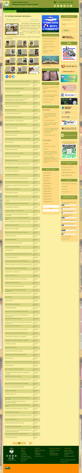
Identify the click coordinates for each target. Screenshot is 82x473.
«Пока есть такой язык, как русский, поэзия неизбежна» (18, 264)
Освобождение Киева (10, 235)
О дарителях (24, 454)
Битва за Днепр (9, 250)
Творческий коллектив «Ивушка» (48, 51)
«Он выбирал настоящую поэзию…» (13, 318)
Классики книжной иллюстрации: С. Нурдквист (16, 329)
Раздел (64, 24)
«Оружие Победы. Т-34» (11, 394)
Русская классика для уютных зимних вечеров (16, 433)
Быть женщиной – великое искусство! (14, 368)
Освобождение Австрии (11, 127)
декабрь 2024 (47, 193)
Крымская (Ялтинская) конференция (14, 117)
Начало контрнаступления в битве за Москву (16, 333)
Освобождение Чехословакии (12, 91)
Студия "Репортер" (54, 454)
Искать (66, 30)
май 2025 (46, 180)
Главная (4, 9)
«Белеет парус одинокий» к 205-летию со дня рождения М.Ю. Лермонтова (51, 153)
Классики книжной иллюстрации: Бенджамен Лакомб (18, 253)
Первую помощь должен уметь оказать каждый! (16, 203)
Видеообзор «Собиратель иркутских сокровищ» (16, 340)
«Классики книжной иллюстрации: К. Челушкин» (16, 181)
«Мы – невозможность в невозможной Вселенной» (17, 163)
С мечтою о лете (50, 31)
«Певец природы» (9, 142)
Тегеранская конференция (11, 225)
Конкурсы (52, 451)
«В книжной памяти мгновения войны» (14, 286)
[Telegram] (13, 76)
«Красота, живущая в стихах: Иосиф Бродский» (16, 261)
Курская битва (8, 297)
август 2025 (46, 172)
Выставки (52, 9)
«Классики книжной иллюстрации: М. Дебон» (16, 102)
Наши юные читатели (48, 44)
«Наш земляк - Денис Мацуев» (12, 246)
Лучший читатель (54, 453)
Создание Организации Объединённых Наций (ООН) (18, 81)
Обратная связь (64, 461)
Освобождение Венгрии (11, 135)
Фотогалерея (45, 9)
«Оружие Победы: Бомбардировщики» (14, 88)
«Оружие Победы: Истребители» (13, 113)
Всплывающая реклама (49, 135)
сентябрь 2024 (47, 201)
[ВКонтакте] (7, 76)
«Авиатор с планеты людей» (12, 228)
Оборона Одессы (9, 365)
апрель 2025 (46, 183)
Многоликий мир (47, 65)
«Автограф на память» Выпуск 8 (12, 189)
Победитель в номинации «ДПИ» (49, 47)
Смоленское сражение (10, 390)
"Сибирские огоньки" (55, 450)
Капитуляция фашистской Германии (14, 95)
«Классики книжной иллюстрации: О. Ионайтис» (16, 232)
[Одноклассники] (10, 76)
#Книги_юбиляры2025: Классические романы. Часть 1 (18, 379)
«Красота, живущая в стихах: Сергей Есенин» (16, 124)
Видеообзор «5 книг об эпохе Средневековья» (16, 178)
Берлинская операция (10, 109)
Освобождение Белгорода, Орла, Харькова (15, 268)
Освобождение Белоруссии (12, 174)
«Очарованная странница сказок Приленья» (15, 354)
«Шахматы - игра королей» (11, 196)
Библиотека (69, 71)
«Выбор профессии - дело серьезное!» (14, 120)
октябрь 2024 (47, 199)
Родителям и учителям (35, 9)
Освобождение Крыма (10, 239)
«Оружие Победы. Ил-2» (11, 275)
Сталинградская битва (10, 307)
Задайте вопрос (68, 450)
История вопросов (66, 169)
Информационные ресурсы (68, 172)
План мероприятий (18, 9)
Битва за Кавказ (9, 300)
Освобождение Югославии (11, 167)
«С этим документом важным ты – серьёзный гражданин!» (50, 96)
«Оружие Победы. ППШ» (11, 419)
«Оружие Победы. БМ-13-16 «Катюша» (14, 351)
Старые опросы (65, 238)
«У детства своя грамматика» (12, 106)
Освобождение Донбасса (11, 257)
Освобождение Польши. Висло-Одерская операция (17, 138)
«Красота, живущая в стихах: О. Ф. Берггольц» (16, 279)
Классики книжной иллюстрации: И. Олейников (16, 383)
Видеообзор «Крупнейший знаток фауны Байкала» (17, 84)
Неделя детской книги (48, 41)
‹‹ (51, 206)
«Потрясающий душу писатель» (12, 145)
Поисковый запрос (66, 19)
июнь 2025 (46, 178)
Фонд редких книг (66, 191)
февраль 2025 (47, 188)
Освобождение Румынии (11, 149)
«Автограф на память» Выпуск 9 (12, 131)
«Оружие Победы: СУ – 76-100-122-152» (14, 210)
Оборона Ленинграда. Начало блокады (14, 386)
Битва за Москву (9, 358)
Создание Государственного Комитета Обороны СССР (18, 415)
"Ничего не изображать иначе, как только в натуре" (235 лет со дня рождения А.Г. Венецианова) (51, 130)
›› (51, 210)
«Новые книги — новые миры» (12, 271)
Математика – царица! (10, 343)
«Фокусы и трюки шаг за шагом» (13, 325)
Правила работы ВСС (67, 175)
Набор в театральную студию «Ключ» (50, 91)
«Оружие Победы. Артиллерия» (12, 304)
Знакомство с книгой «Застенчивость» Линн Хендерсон (18, 361)
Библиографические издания (69, 183)
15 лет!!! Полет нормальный (49, 38)
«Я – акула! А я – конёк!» (48, 99)
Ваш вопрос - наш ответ (49, 146)
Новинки (26, 9)
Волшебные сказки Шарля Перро (13, 426)
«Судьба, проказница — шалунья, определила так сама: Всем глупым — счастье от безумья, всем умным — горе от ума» (51, 159)
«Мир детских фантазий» (11, 437)
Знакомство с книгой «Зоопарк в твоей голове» (16, 311)
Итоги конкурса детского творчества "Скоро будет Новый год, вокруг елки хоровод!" (50, 115)
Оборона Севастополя (10, 347)
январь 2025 (46, 191)
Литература (64, 186)
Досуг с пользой (59, 9)
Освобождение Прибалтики (12, 171)
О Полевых (23, 453)
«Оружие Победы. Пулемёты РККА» (13, 243)
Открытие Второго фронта (11, 192)
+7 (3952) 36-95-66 (65, 2)
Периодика (64, 189)
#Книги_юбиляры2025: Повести (12, 156)
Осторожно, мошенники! (10, 11)
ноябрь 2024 (47, 196)
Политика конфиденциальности (68, 459)
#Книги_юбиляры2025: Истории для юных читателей (17, 221)
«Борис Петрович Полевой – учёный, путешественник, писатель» (51, 124)
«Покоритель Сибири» (49, 120)
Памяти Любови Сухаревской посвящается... (16, 336)
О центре (8, 9)
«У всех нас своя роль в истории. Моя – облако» (16, 408)
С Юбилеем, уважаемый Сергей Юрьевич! (50, 87)
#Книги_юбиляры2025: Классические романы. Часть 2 (18, 293)
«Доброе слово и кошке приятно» (13, 376)
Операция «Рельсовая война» (12, 282)
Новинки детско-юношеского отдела (14, 153)
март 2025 (46, 185)
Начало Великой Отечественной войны (14, 422)
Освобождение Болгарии (11, 160)
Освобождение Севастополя (12, 207)
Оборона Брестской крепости (12, 412)
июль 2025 (46, 175)
